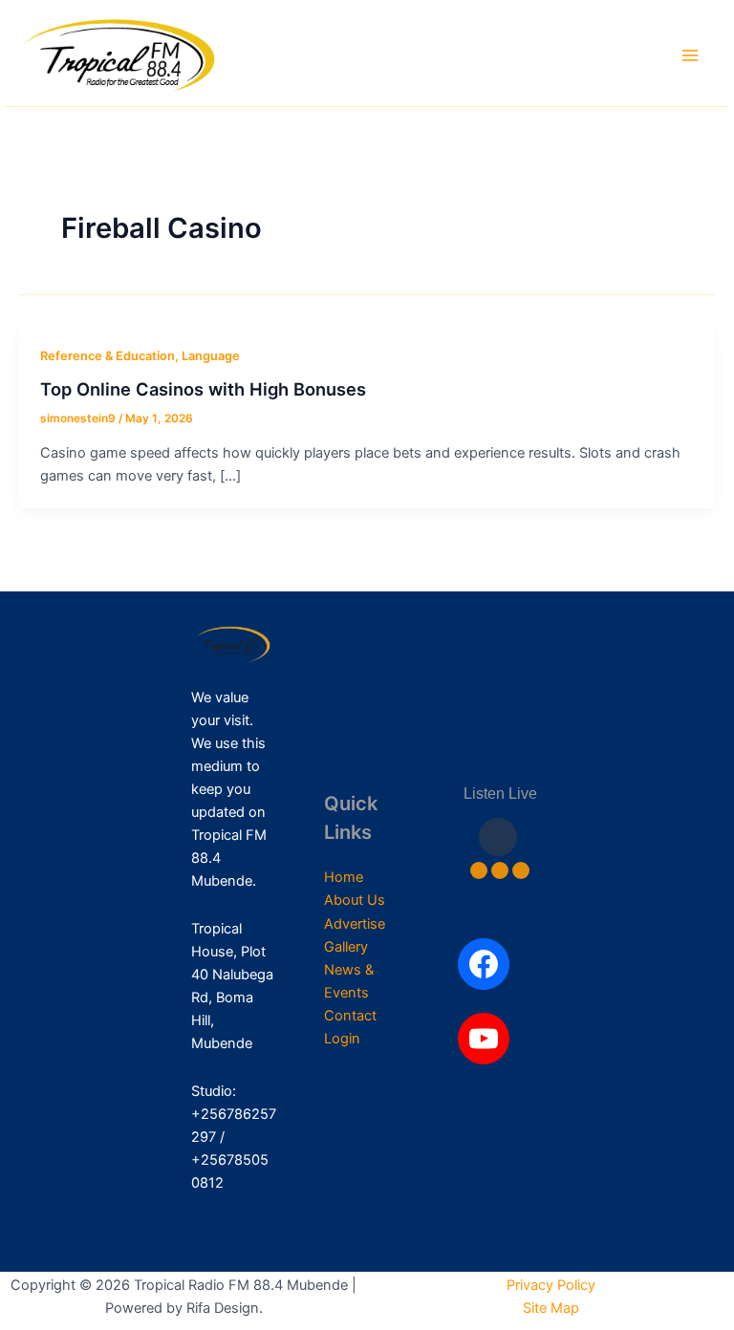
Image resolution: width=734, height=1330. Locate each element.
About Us (354, 900)
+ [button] (520, 870)
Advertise (354, 924)
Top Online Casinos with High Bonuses (203, 388)
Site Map (551, 1308)
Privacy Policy (551, 1285)
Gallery (346, 946)
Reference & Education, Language (140, 356)
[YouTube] (483, 1038)
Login (342, 1038)
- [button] (499, 870)
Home (343, 877)
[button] (498, 837)
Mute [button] (478, 870)
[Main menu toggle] (690, 55)
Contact (350, 1015)
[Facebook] (483, 964)
